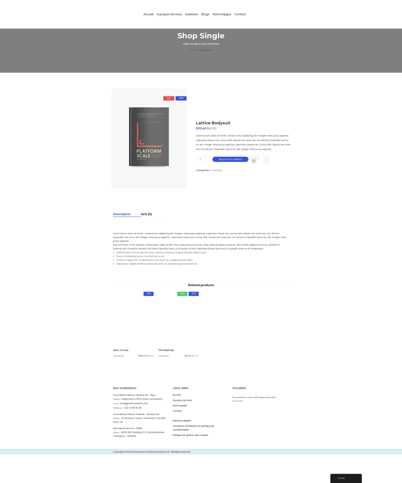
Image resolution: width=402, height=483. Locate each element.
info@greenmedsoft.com (134, 403)
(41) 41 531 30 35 (132, 407)
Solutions (191, 14)
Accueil (148, 14)
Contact (240, 14)
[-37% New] (178, 316)
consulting (216, 170)
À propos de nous (169, 14)
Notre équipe (222, 14)
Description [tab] (122, 214)
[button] (133, 329)
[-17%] (133, 316)
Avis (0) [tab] (146, 214)
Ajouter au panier (230, 159)
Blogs (205, 14)
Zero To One (120, 350)
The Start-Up (166, 350)
